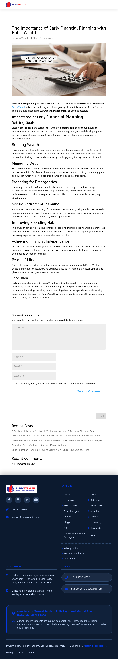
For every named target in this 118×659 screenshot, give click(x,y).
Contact (68, 516)
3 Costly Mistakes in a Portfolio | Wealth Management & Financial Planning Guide (54, 431)
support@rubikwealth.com (86, 588)
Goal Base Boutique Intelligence (74, 535)
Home (67, 494)
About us (95, 511)
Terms (21, 652)
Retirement (96, 499)
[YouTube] (36, 500)
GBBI (93, 494)
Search (100, 416)
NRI (66, 527)
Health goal (96, 505)
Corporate (95, 527)
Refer (32, 652)
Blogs (67, 522)
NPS (92, 535)
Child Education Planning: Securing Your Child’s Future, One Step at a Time (50, 449)
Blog (35, 38)
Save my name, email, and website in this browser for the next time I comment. (55, 383)
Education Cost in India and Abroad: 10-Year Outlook (39, 445)
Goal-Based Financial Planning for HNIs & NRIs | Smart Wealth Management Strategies (57, 440)
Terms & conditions (74, 553)
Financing (69, 499)
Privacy (9, 652)
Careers (94, 516)
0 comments (46, 38)
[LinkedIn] (27, 500)
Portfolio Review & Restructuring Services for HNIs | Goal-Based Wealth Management (56, 435)
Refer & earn (70, 558)
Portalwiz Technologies (95, 645)
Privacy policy (71, 548)
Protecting (95, 522)
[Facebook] (9, 500)
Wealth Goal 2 (71, 505)
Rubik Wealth (22, 38)
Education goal (71, 511)
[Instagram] (18, 500)
